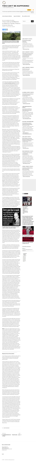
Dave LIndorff (12, 26)
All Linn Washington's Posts (27, 118)
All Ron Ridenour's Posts (26, 163)
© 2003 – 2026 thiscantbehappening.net (8, 459)
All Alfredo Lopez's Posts (26, 103)
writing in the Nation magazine (9, 82)
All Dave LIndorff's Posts (26, 64)
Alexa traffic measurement (26, 246)
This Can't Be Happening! (15, 6)
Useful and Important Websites (7, 16)
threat (21, 11)
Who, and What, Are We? (26, 16)
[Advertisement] (29, 30)
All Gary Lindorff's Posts (26, 75)
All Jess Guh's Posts (26, 148)
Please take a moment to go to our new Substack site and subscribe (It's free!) (27, 54)
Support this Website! (17, 16)
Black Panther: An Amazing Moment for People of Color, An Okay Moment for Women (27, 139)
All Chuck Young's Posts (26, 176)
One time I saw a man (26, 68)
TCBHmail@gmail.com (5, 447)
